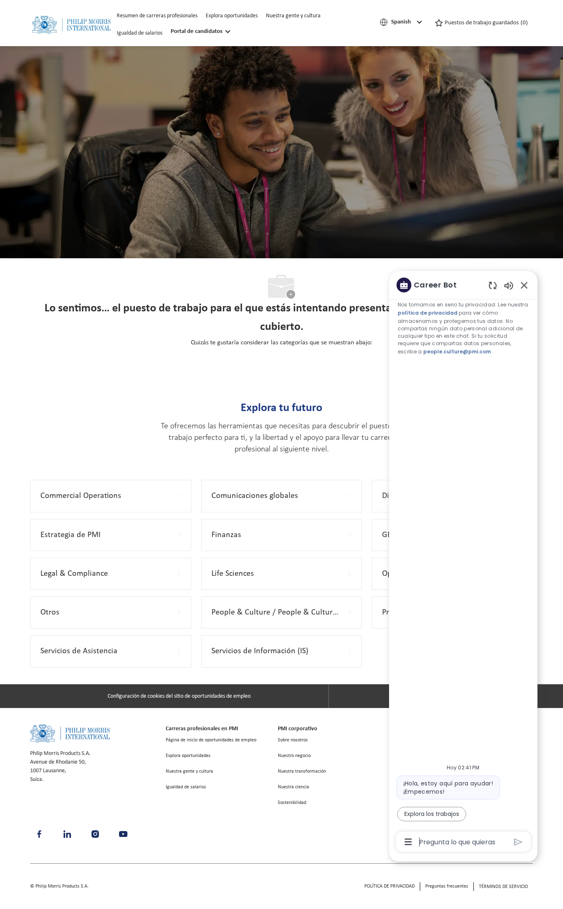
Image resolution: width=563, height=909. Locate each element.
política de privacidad (427, 312)
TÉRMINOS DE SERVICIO (503, 886)
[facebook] (39, 834)
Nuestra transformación (302, 771)
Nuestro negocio (294, 755)
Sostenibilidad (292, 802)
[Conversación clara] (493, 285)
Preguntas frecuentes (446, 886)
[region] (463, 562)
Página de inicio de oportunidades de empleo (211, 740)
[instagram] (95, 834)
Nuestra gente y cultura (293, 16)
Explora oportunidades (232, 16)
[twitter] (123, 834)
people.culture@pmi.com (457, 351)
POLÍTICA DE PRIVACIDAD (389, 886)
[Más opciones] (408, 842)
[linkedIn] (67, 834)
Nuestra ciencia (293, 787)
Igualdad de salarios (139, 33)
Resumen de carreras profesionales (157, 16)
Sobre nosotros (293, 740)
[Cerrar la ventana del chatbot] (524, 285)
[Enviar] (518, 842)
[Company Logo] (71, 25)
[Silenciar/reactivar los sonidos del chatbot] (508, 285)
